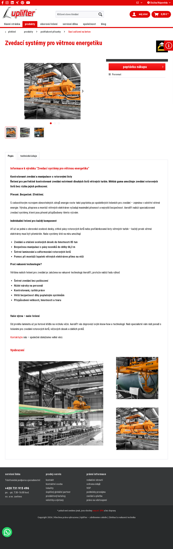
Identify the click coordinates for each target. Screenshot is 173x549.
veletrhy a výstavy (55, 500)
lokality (49, 488)
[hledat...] (100, 14)
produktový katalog (55, 496)
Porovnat (116, 74)
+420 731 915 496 (17, 488)
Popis (11, 156)
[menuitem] (80, 14)
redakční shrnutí (94, 480)
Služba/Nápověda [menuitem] (159, 2)
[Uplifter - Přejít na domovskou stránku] (19, 13)
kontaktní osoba (54, 484)
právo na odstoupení (96, 500)
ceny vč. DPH (98, 511)
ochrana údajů (93, 484)
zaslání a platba (94, 496)
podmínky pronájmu (96, 492)
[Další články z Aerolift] (162, 46)
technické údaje (28, 156)
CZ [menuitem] (137, 2)
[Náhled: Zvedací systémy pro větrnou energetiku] (11, 132)
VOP (88, 488)
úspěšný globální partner (58, 492)
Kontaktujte (16, 337)
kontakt (50, 480)
